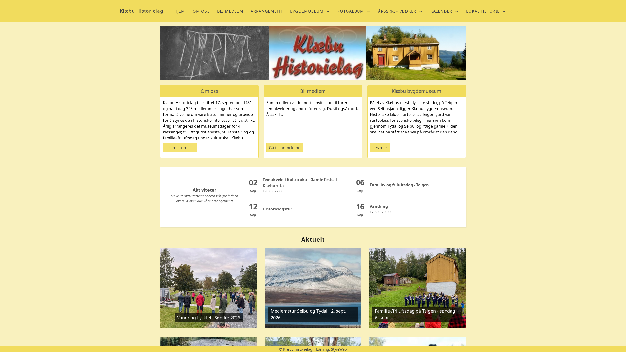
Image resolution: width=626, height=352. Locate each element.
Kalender (441, 11)
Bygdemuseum (307, 11)
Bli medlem (230, 11)
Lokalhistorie (483, 11)
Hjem (179, 11)
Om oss (201, 11)
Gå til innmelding (285, 147)
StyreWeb (339, 349)
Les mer (380, 147)
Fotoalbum (350, 11)
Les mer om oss (180, 147)
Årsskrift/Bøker (397, 11)
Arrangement (267, 11)
